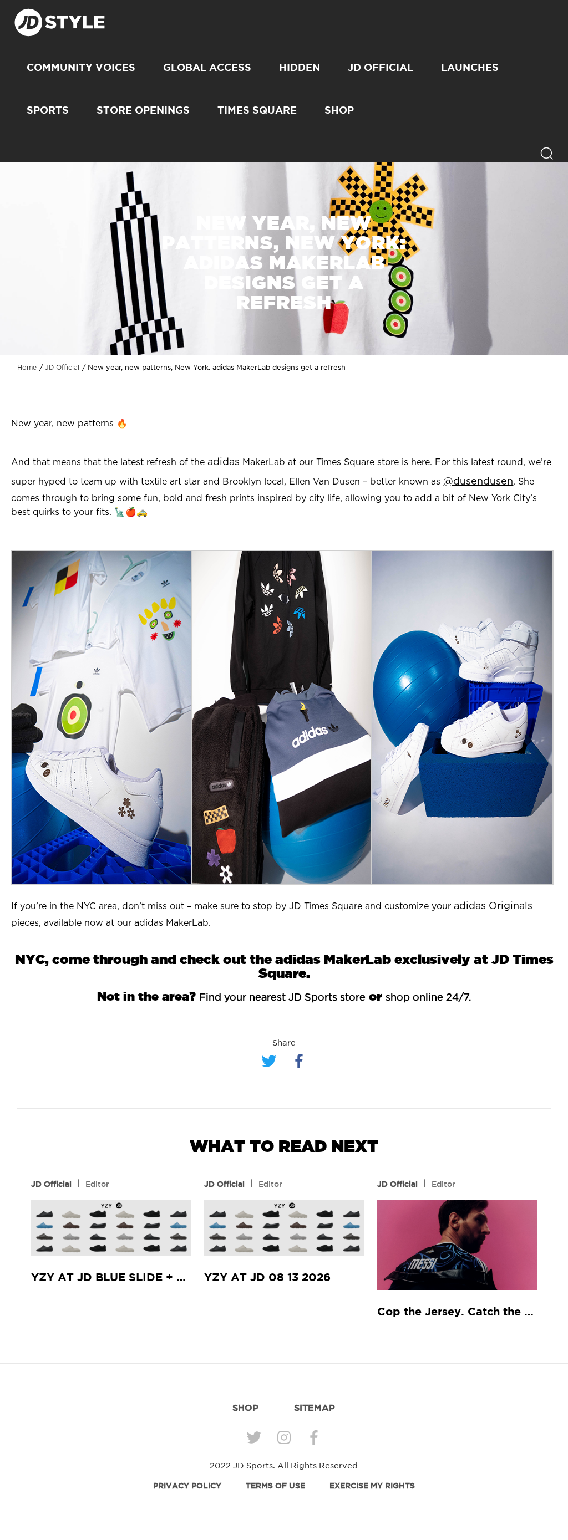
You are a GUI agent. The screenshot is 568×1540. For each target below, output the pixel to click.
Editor (97, 1184)
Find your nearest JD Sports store (282, 998)
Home (27, 367)
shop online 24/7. (428, 998)
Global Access (207, 67)
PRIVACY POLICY (187, 1485)
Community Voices (81, 67)
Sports (48, 109)
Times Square (257, 109)
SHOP (339, 109)
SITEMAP (314, 1407)
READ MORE (111, 1228)
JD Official (380, 67)
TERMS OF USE (275, 1485)
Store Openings (143, 109)
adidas (223, 462)
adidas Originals (493, 906)
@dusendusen (478, 482)
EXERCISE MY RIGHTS (372, 1485)
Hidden (299, 67)
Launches (470, 67)
